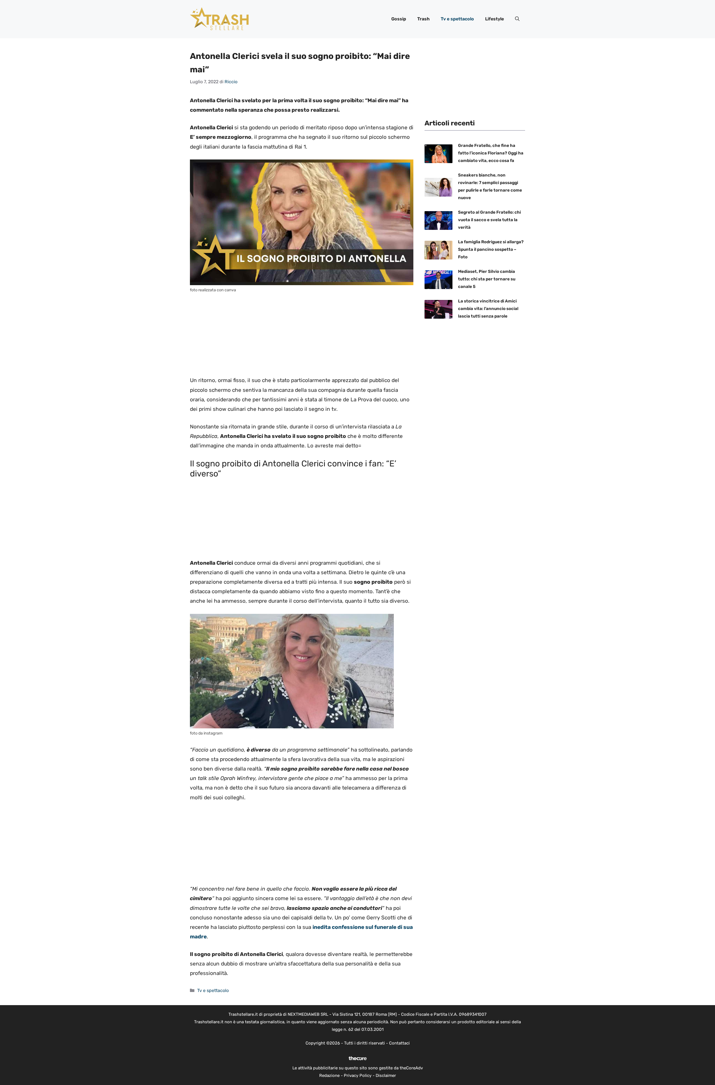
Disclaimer (386, 1075)
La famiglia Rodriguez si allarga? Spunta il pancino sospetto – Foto (491, 249)
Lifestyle (494, 19)
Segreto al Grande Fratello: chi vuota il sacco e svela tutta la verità (489, 220)
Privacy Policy (357, 1075)
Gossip (398, 19)
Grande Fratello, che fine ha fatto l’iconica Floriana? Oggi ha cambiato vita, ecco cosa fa (490, 153)
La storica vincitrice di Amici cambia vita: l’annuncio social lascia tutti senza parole (488, 309)
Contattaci (399, 1043)
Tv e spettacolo (457, 19)
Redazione (329, 1075)
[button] (517, 19)
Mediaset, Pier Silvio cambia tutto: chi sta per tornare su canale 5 (486, 279)
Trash (423, 19)
